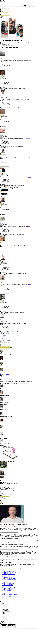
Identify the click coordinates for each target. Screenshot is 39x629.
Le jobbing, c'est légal (6, 611)
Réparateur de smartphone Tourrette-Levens (8, 588)
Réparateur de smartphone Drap (7, 589)
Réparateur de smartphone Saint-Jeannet (8, 583)
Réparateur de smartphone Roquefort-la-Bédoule (9, 594)
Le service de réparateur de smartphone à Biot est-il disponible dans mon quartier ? (12, 544)
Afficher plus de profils (4, 333)
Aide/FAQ (4, 613)
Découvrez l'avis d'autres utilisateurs (5, 374)
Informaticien (4, 336)
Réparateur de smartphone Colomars (7, 585)
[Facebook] (1, 622)
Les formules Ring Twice (6, 610)
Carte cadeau (4, 606)
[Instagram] (4, 622)
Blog (3, 603)
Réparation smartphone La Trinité (7, 577)
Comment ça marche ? (6, 609)
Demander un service (18, 6)
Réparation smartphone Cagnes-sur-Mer (8, 571)
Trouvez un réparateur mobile (5, 44)
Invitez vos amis (5, 605)
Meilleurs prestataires (6, 604)
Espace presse (5, 619)
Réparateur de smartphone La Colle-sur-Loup (9, 579)
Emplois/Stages (5, 618)
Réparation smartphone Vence (6, 573)
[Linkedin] (2, 622)
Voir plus (30, 60)
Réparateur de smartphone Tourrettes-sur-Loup (9, 581)
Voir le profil (4, 69)
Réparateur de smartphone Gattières (7, 584)
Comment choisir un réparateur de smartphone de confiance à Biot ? (10, 538)
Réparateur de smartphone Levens (7, 590)
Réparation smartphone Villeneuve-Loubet (8, 574)
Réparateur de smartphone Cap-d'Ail (7, 591)
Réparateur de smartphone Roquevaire (8, 593)
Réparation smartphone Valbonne (7, 575)
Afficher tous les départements (5, 596)
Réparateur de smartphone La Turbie (7, 592)
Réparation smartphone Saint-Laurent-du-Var (9, 572)
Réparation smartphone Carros (6, 576)
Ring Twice (4, 335)
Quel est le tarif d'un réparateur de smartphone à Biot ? (8, 526)
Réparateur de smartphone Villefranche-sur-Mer (9, 586)
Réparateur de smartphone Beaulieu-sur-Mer (9, 587)
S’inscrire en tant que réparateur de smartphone (7, 6)
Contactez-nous (5, 612)
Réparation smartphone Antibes (7, 570)
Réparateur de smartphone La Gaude (7, 582)
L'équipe (4, 617)
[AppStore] (4, 194)
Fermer (13, 596)
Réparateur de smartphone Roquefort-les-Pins (9, 578)
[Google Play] (4, 190)
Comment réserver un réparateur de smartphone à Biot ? (8, 556)
